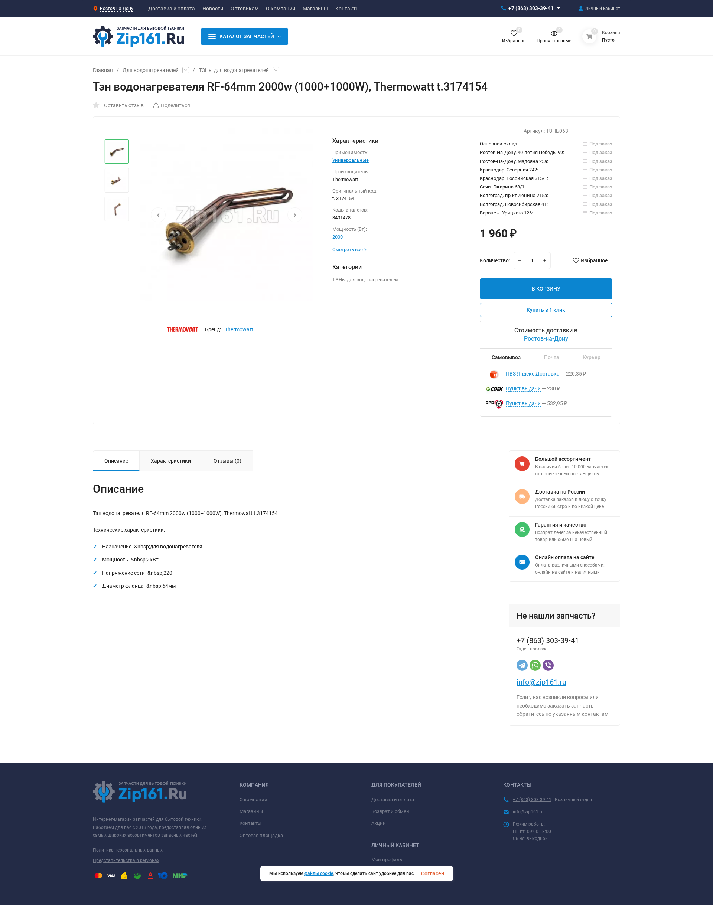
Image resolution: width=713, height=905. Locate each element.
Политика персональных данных (128, 850)
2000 (337, 237)
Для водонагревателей (151, 70)
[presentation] (158, 214)
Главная (103, 70)
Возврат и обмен (390, 811)
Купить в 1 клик (546, 310)
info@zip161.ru (541, 682)
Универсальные (350, 160)
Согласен (432, 873)
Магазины (251, 811)
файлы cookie (318, 873)
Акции (378, 823)
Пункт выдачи (523, 388)
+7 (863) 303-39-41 (531, 8)
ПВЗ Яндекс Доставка (533, 374)
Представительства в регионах (126, 860)
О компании (253, 799)
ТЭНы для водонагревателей (234, 70)
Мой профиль (386, 859)
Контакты (250, 823)
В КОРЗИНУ (546, 289)
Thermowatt (239, 329)
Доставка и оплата (392, 799)
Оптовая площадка (261, 835)
